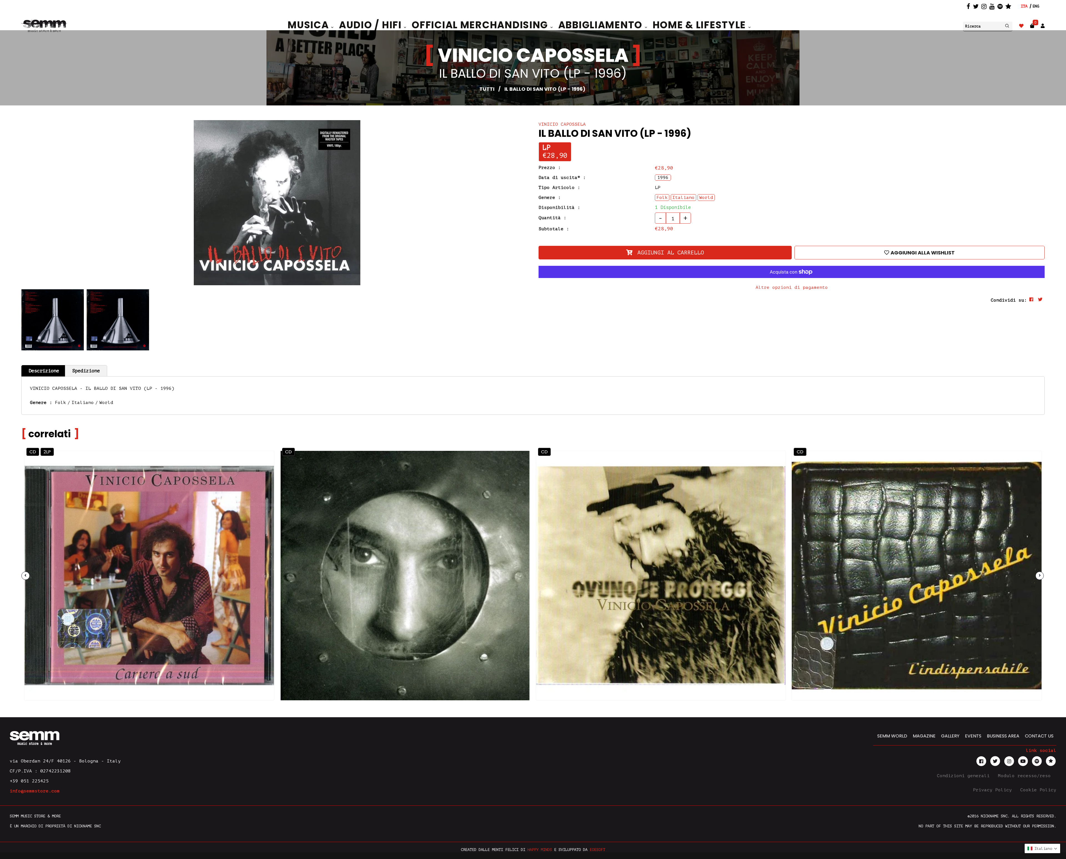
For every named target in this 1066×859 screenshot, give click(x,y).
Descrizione (44, 370)
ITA (1024, 6)
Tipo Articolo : (559, 187)
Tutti (486, 88)
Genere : (550, 197)
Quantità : (552, 217)
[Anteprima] (255, 469)
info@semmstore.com (35, 791)
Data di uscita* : (562, 177)
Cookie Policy (1038, 789)
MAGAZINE (924, 736)
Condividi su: (1009, 300)
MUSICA (309, 25)
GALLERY (950, 736)
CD (32, 452)
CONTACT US (1039, 736)
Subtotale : (554, 228)
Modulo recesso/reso (1026, 775)
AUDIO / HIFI (371, 25)
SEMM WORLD (892, 736)
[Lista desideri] (1021, 26)
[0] (1032, 26)
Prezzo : (550, 167)
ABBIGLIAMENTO (601, 25)
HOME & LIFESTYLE (700, 25)
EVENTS (973, 736)
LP (546, 147)
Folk (60, 402)
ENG (1035, 6)
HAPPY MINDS (539, 850)
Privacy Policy (994, 789)
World (106, 402)
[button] (1042, 848)
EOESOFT (597, 850)
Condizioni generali (964, 775)
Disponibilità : (559, 207)
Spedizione (86, 370)
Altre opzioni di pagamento (792, 287)
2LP (47, 452)
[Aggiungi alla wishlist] (255, 481)
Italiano (83, 402)
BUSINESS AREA (1003, 736)
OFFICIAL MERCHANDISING (481, 25)
